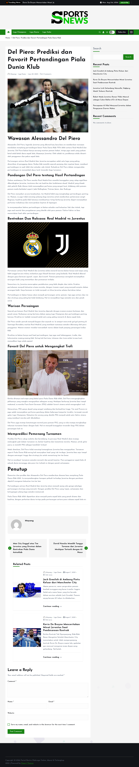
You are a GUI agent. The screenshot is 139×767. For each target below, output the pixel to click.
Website (11, 713)
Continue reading (51, 606)
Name (11, 702)
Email (51, 702)
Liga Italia (46, 32)
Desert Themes (27, 763)
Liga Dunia (34, 32)
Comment (12, 681)
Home (7, 38)
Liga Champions (19, 32)
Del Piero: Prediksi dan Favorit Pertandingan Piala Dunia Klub (36, 38)
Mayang (13, 74)
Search (97, 48)
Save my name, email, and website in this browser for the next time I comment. (43, 725)
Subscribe (122, 32)
